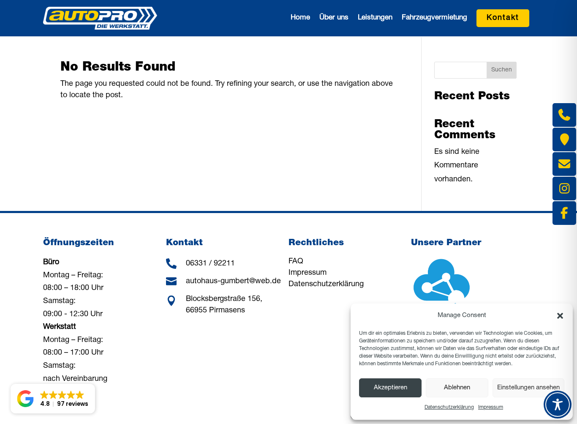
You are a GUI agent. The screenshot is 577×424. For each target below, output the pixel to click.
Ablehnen (457, 388)
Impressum (490, 407)
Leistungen (375, 18)
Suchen (501, 70)
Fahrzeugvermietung (434, 18)
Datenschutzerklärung (449, 407)
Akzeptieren (390, 388)
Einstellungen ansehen (528, 388)
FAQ (295, 261)
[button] (560, 316)
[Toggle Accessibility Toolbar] (557, 404)
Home (300, 18)
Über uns (333, 18)
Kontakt (503, 18)
